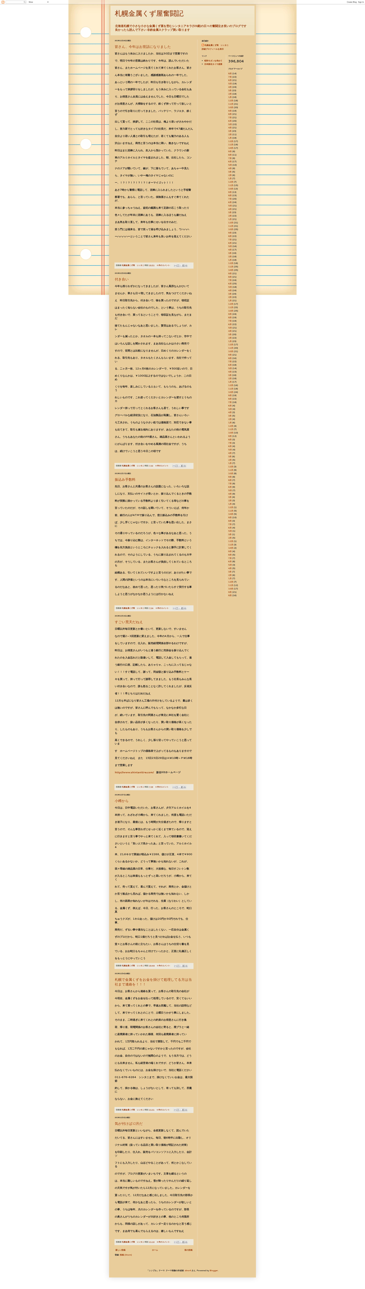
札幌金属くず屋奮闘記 (149, 13)
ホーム (155, 1250)
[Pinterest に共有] (186, 265)
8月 (230, 73)
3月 (230, 90)
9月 (230, 110)
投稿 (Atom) (126, 1254)
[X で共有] (180, 265)
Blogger (214, 1270)
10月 (230, 107)
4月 (230, 87)
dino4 (188, 1270)
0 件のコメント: (164, 265)
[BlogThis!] (178, 265)
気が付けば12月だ (129, 1123)
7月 (230, 76)
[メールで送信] (175, 265)
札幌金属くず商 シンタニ (217, 45)
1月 (230, 97)
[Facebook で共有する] (183, 265)
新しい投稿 (120, 1250)
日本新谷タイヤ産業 (213, 64)
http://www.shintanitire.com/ (134, 772)
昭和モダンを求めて (213, 60)
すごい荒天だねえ (129, 622)
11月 (230, 104)
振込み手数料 (125, 479)
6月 (230, 80)
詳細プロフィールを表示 (213, 49)
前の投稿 (188, 1250)
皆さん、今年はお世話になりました (143, 46)
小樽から (122, 800)
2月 (230, 93)
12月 (230, 100)
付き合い (122, 279)
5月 (230, 83)
